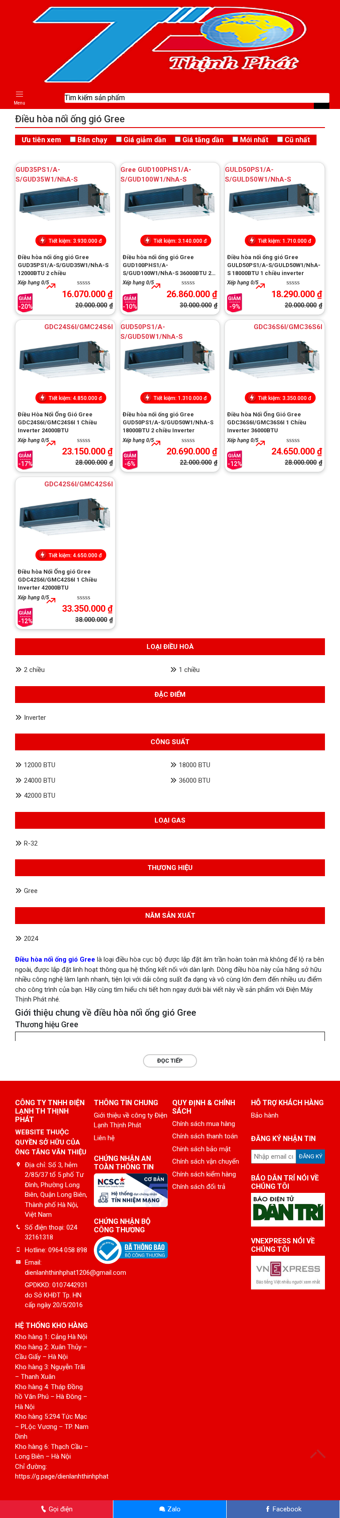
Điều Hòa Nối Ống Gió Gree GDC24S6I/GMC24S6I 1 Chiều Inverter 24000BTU (57, 422)
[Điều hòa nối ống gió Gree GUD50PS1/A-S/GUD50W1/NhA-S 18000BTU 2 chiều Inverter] (170, 362)
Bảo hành (264, 1115)
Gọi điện (60, 1509)
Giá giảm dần (145, 140)
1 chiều (189, 670)
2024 (31, 939)
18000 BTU (194, 765)
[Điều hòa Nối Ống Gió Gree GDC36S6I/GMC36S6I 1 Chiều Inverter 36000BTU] (274, 362)
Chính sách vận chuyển (205, 1161)
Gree (31, 891)
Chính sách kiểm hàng (204, 1174)
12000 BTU (39, 765)
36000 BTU (194, 780)
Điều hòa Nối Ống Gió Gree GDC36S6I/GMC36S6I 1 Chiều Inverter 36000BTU (266, 422)
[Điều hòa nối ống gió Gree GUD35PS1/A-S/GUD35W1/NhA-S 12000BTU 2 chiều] (65, 205)
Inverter (35, 718)
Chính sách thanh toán (205, 1136)
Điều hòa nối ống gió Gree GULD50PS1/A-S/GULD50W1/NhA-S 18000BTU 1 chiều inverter (274, 265)
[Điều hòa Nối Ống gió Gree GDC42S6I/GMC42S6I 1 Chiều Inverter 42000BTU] (65, 519)
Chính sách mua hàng (203, 1124)
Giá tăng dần (203, 140)
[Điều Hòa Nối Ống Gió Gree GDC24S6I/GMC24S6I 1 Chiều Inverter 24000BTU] (65, 362)
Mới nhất (254, 140)
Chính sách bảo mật (201, 1149)
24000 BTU (39, 780)
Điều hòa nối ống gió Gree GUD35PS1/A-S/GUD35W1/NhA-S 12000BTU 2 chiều (63, 265)
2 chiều (34, 670)
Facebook (286, 1509)
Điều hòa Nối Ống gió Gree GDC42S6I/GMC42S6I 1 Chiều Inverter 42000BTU (57, 579)
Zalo (173, 1509)
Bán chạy (92, 140)
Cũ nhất (297, 140)
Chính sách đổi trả (198, 1187)
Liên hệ (104, 1138)
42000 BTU (39, 796)
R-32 (31, 843)
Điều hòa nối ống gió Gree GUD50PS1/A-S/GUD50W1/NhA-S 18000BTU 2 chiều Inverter (168, 422)
